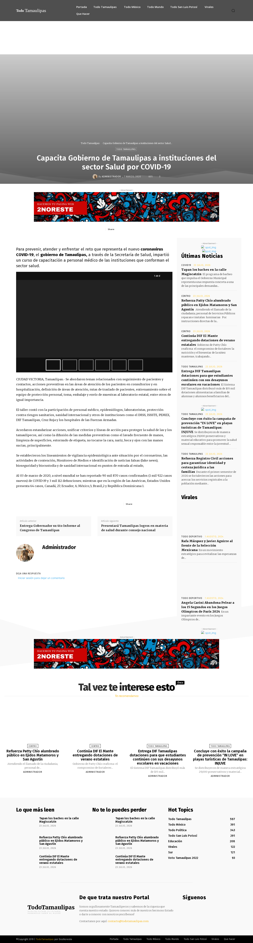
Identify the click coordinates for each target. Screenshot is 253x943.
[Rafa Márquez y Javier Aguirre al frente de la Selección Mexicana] (209, 518)
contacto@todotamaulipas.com (128, 921)
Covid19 (186, 265)
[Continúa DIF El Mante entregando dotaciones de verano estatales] (95, 726)
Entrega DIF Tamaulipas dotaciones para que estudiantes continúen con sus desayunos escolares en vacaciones (158, 757)
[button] (233, 10)
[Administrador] (96, 176)
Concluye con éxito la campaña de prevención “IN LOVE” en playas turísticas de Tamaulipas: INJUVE (220, 757)
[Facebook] (125, 229)
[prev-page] (122, 785)
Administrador (111, 176)
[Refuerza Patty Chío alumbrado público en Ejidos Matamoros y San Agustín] (32, 726)
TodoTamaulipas (45, 939)
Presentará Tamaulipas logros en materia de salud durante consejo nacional (134, 528)
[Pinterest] (142, 229)
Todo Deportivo (191, 536)
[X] (133, 229)
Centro (186, 296)
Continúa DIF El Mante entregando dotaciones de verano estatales (208, 340)
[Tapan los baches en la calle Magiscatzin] (26, 823)
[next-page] (129, 785)
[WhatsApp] (150, 229)
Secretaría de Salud (133, 254)
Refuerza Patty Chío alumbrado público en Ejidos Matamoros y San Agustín (209, 305)
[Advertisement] (126, 49)
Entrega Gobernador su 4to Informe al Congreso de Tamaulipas (50, 528)
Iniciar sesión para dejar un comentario (41, 577)
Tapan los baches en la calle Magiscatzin (59, 820)
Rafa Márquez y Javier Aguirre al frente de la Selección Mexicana (207, 545)
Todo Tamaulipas (90, 143)
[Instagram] (192, 908)
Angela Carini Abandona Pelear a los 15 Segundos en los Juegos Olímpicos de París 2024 (207, 607)
